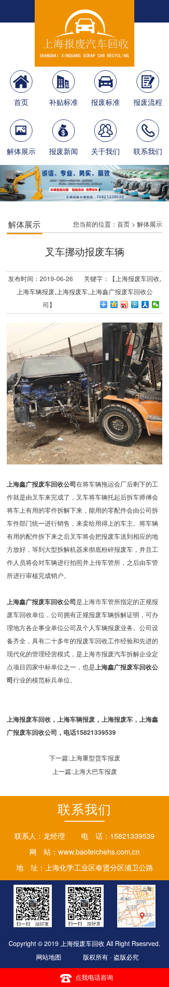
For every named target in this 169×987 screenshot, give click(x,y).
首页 (123, 223)
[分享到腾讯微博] (135, 304)
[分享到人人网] (145, 304)
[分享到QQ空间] (114, 304)
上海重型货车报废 (95, 757)
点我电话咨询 (94, 977)
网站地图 (48, 956)
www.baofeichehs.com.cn (99, 851)
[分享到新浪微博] (124, 304)
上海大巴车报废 (95, 771)
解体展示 (149, 223)
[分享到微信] (156, 304)
